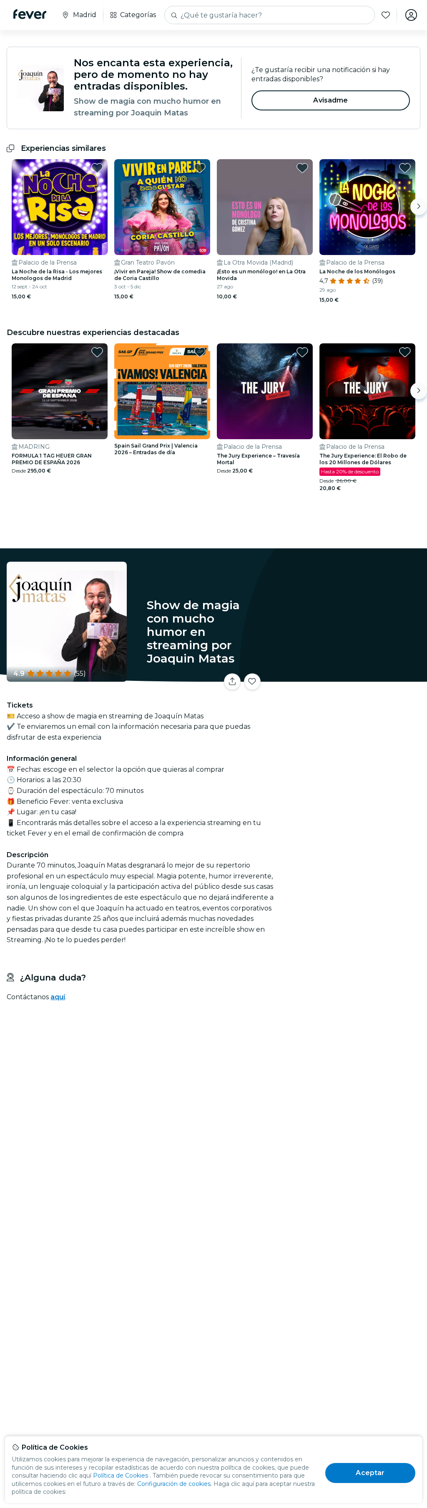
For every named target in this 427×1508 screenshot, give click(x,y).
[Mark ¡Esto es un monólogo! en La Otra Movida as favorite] (302, 168)
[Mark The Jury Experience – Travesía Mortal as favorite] (302, 352)
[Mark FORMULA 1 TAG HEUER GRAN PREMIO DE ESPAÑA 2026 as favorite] (97, 352)
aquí (57, 997)
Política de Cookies (120, 1475)
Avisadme (330, 100)
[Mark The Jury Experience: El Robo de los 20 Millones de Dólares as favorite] (404, 352)
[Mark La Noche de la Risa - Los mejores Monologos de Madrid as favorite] (97, 168)
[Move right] (418, 206)
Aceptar (370, 1473)
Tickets (352, 684)
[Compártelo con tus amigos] (232, 681)
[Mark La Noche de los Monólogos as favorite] (404, 168)
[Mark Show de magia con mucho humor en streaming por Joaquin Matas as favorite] (252, 681)
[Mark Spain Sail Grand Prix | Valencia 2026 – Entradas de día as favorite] (199, 352)
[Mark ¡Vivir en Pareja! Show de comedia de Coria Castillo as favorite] (199, 168)
